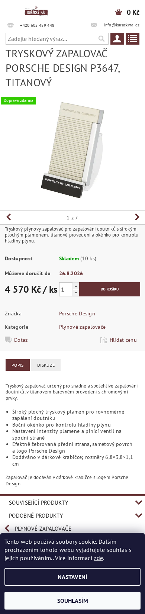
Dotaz (21, 340)
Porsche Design (77, 313)
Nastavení (72, 577)
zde (98, 558)
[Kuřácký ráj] (36, 9)
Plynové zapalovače (82, 327)
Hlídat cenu (123, 340)
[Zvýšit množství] (75, 285)
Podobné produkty (36, 515)
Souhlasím (72, 600)
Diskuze (46, 365)
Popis (18, 365)
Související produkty (38, 502)
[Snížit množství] (75, 292)
